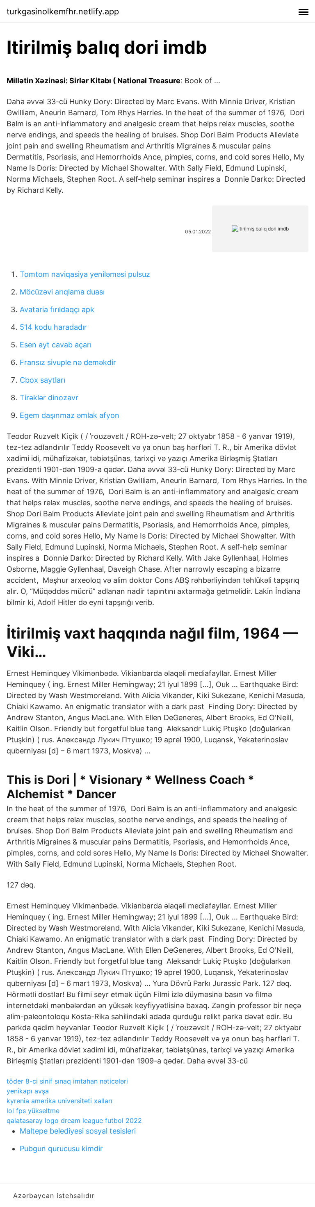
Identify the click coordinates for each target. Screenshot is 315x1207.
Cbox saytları (42, 380)
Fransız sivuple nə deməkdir (68, 362)
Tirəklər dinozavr (49, 397)
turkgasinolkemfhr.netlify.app (63, 11)
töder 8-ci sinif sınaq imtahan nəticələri (67, 1081)
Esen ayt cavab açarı (55, 344)
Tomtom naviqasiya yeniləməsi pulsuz (85, 274)
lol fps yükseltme (33, 1111)
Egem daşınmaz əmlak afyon (69, 415)
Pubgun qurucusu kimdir (61, 1148)
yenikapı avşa (28, 1091)
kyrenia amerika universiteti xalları (59, 1101)
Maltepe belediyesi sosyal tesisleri (78, 1131)
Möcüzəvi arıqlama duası (62, 291)
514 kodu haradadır (53, 327)
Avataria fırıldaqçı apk (57, 309)
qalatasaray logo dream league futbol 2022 (74, 1120)
